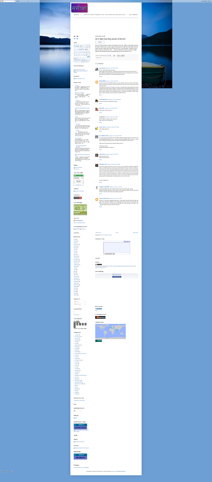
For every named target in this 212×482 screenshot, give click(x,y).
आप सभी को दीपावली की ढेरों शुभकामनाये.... (81, 146)
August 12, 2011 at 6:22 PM (112, 81)
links (82, 51)
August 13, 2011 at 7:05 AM (115, 198)
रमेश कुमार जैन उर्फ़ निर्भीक (104, 187)
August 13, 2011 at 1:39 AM (116, 187)
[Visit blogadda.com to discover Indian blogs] (82, 431)
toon (83, 57)
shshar (80, 55)
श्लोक (79, 61)
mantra (89, 51)
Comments (78, 304)
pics (81, 53)
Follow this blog (117, 276)
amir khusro (82, 45)
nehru (89, 52)
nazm (84, 52)
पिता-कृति (75, 61)
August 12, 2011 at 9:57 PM (112, 154)
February (76, 256)
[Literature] (82, 229)
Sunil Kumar (102, 154)
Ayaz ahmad (102, 68)
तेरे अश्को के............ (79, 124)
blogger (77, 46)
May (75, 271)
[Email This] (117, 56)
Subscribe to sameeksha (79, 400)
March (75, 254)
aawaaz (75, 45)
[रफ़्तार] (75, 418)
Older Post (135, 232)
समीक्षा (82, 61)
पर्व (88, 60)
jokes (75, 49)
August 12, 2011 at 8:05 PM (115, 135)
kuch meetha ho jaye (79, 353)
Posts (77, 301)
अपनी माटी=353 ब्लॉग (80, 427)
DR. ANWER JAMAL (104, 135)
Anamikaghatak (79, 220)
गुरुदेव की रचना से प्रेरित (79, 60)
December (76, 259)
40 (77, 208)
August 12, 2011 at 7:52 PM (113, 127)
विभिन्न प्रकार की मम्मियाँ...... (80, 93)
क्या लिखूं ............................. (81, 130)
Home (117, 232)
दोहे (86, 60)
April (75, 239)
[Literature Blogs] (98, 309)
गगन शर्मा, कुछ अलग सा (103, 99)
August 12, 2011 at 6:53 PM (111, 108)
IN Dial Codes (79, 175)
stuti (84, 55)
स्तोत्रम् (86, 61)
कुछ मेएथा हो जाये (87, 59)
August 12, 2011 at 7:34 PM (111, 117)
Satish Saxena (102, 127)
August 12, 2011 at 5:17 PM (112, 68)
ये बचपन (76, 116)
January (75, 257)
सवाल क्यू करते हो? (78, 138)
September (76, 264)
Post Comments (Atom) (106, 235)
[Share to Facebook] (122, 56)
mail (85, 51)
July (75, 242)
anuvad (88, 45)
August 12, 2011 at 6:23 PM (114, 99)
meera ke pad (78, 52)
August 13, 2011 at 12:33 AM (113, 164)
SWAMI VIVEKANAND (80, 375)
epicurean (113, 471)
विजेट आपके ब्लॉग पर (76, 314)
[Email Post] (114, 55)
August (75, 241)
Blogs (96, 310)
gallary (82, 47)
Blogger (124, 471)
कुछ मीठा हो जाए (80, 59)
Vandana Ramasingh (104, 198)
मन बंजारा (77, 100)
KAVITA (81, 49)
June (75, 251)
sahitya (86, 53)
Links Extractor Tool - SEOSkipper (81, 467)
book (84, 46)
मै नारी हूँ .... (77, 85)
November (76, 244)
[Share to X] (121, 56)
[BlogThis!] (119, 56)
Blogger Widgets (82, 69)
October (75, 246)
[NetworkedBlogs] (116, 274)
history (87, 47)
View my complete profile (79, 222)
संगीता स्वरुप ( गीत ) (103, 164)
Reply (100, 76)
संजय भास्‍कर (101, 108)
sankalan (75, 55)
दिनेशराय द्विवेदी (102, 81)
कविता (88, 57)
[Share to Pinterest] (124, 56)
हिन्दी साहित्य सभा (80, 457)
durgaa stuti (76, 47)
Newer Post (98, 232)
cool (100, 57)
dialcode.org (78, 184)
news (77, 53)
